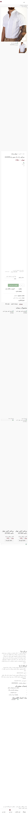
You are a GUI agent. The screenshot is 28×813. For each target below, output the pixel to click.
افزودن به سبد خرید (13, 285)
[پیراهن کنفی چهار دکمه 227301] (7, 364)
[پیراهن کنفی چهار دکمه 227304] (20, 364)
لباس (26, 536)
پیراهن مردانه (21, 536)
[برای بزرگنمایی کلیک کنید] (24, 39)
